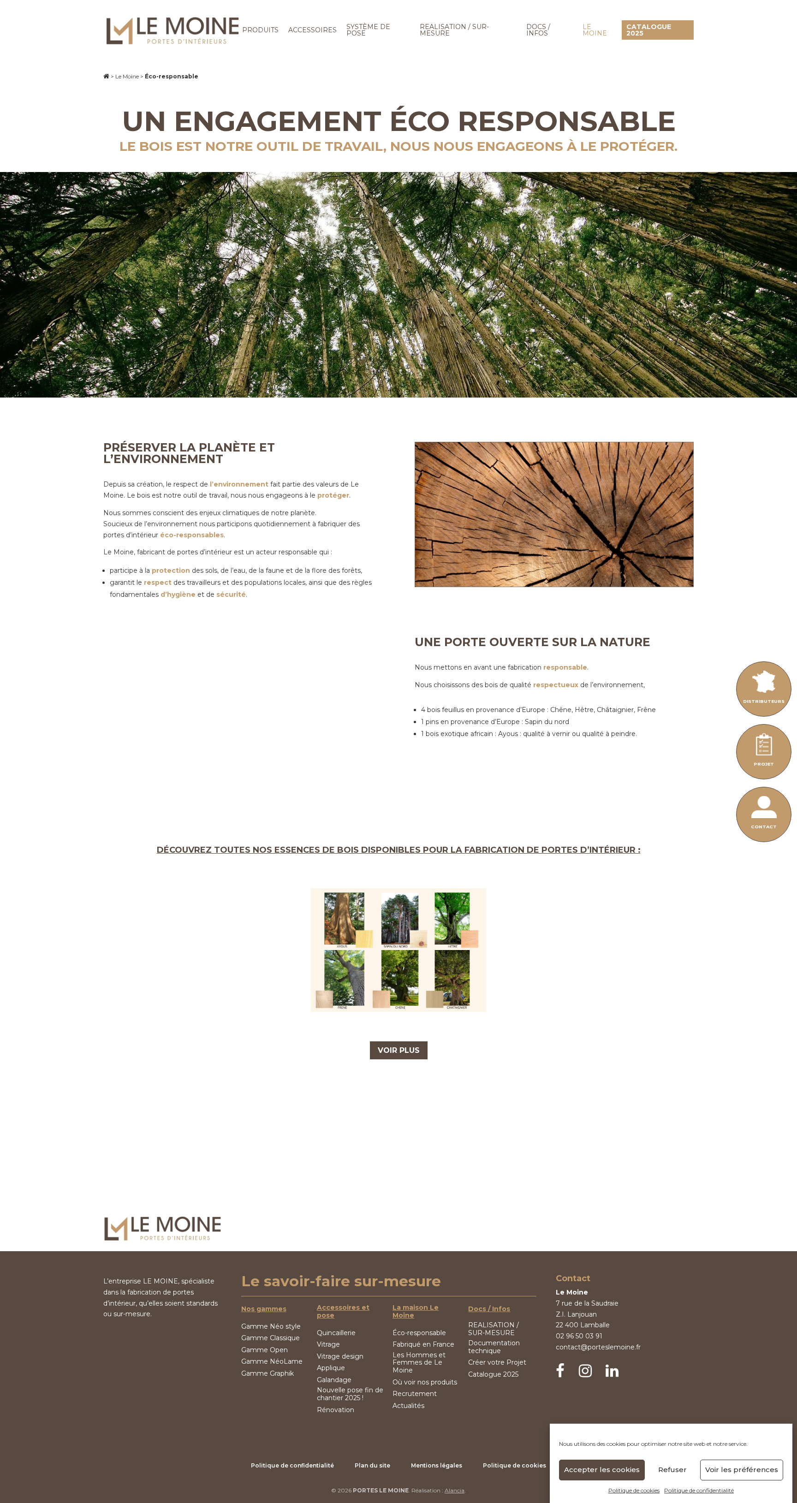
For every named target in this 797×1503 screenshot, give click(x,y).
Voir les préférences (741, 1470)
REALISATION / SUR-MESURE (454, 30)
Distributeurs (764, 701)
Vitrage (328, 1345)
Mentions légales (436, 1465)
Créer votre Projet (497, 1362)
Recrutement (415, 1394)
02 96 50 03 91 (579, 1336)
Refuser (672, 1470)
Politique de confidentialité (699, 1490)
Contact (764, 826)
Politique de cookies (634, 1490)
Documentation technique (494, 1347)
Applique (331, 1368)
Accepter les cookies (602, 1470)
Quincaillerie (336, 1333)
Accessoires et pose (343, 1311)
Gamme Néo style (271, 1327)
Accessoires (312, 30)
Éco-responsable (419, 1333)
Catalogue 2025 (648, 30)
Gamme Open (264, 1350)
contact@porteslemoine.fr (598, 1347)
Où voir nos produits (425, 1382)
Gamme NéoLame (272, 1362)
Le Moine (595, 30)
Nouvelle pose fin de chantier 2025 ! (350, 1394)
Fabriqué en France (423, 1345)
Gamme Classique (270, 1338)
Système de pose (368, 30)
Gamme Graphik (267, 1374)
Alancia (454, 1490)
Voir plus (399, 1050)
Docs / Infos (538, 30)
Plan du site (372, 1465)
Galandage (334, 1380)
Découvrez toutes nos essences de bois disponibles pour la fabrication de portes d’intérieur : (399, 850)
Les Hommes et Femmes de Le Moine (419, 1362)
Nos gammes (263, 1309)
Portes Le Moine (381, 1490)
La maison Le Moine (416, 1311)
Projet (764, 763)
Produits (260, 30)
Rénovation (335, 1410)
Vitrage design (340, 1356)
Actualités (408, 1406)
